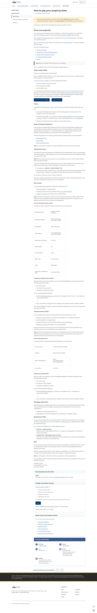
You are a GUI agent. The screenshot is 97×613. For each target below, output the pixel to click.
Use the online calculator (44, 531)
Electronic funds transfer (42, 143)
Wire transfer (39, 140)
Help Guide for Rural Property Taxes (49, 506)
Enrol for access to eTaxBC (41, 100)
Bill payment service (41, 138)
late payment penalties (65, 35)
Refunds (15, 22)
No (62, 570)
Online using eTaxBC (41, 50)
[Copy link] (93, 610)
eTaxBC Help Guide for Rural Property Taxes (71, 93)
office (52, 25)
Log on (51, 509)
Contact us (77, 594)
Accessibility (77, 589)
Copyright (77, 592)
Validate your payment (42, 194)
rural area (38, 33)
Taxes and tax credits (23, 6)
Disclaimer (63, 594)
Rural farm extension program (20, 19)
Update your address (43, 522)
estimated (55, 67)
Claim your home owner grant (45, 533)
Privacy (62, 596)
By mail (38, 59)
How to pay (16, 16)
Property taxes (34, 6)
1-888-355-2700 (42, 545)
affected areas (67, 19)
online (44, 423)
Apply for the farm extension (45, 524)
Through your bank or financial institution (46, 52)
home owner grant (49, 38)
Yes (57, 570)
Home (13, 6)
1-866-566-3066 (60, 21)
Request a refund (42, 526)
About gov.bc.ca (64, 592)
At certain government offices (43, 57)
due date (70, 33)
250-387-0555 (65, 545)
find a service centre (24, 592)
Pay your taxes (56, 6)
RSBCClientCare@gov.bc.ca (47, 296)
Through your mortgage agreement (45, 54)
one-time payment (67, 116)
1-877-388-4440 (79, 118)
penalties (41, 413)
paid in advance (64, 67)
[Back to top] (93, 606)
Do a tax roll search (43, 529)
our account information (66, 191)
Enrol (38, 503)
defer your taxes (38, 44)
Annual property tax (45, 6)
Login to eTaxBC (57, 100)
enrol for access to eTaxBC (41, 80)
